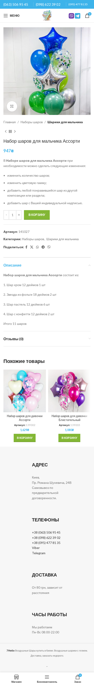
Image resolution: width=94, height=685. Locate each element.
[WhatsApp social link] (37, 247)
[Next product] (15, 131)
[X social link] (32, 247)
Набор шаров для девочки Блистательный (69, 418)
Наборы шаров (32, 122)
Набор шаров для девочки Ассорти (24, 418)
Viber (36, 548)
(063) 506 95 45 (15, 4)
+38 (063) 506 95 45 (46, 532)
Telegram (38, 553)
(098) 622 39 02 (48, 4)
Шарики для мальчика (65, 122)
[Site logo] (47, 15)
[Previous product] (5, 131)
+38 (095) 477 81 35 (46, 543)
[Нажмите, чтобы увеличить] (12, 106)
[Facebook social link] (26, 247)
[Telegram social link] (43, 247)
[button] (25, 438)
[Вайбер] (49, 247)
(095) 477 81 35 (78, 4)
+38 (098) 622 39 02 (46, 538)
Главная (9, 122)
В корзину (37, 215)
